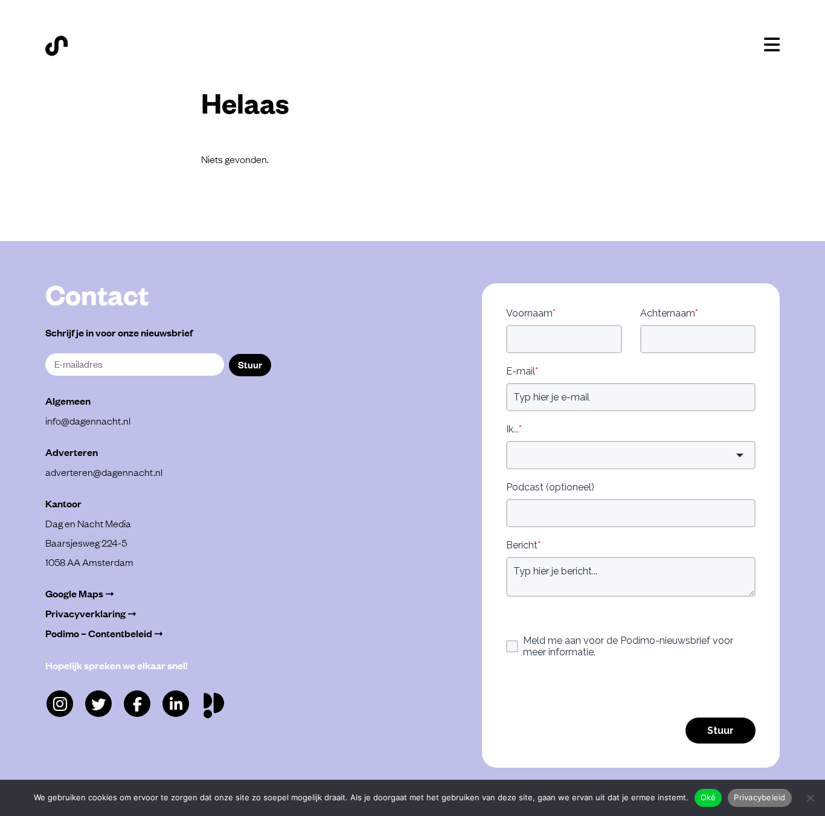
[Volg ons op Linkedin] (175, 703)
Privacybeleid (759, 797)
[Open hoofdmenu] (772, 45)
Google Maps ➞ (79, 593)
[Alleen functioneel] (810, 798)
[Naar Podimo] (216, 702)
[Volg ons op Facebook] (137, 703)
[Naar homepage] (56, 46)
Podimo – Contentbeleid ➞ (104, 633)
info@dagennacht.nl (87, 420)
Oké (708, 797)
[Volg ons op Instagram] (60, 703)
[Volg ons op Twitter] (98, 703)
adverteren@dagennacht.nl (103, 471)
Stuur (250, 364)
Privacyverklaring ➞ (90, 613)
